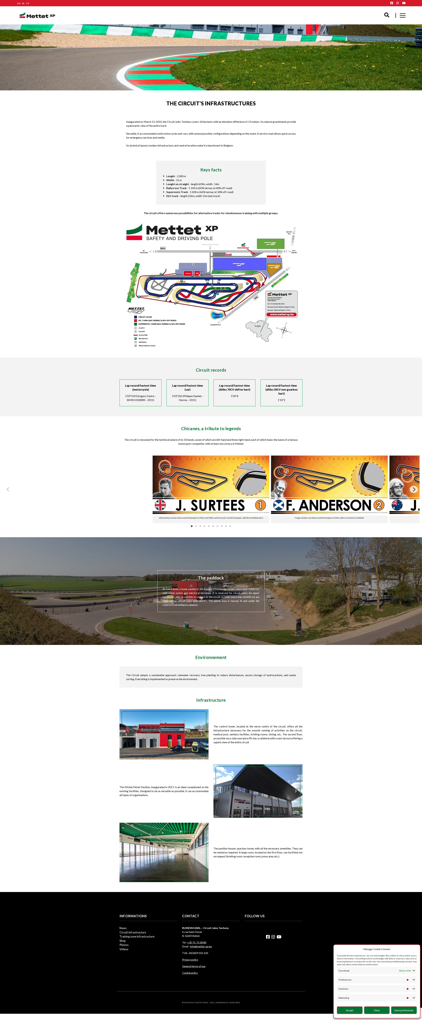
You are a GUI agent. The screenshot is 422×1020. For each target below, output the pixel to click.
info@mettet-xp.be (201, 946)
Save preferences (403, 1010)
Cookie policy (190, 972)
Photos (124, 945)
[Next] (414, 489)
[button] (126, 734)
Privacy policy (190, 959)
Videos (124, 949)
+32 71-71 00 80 (196, 942)
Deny (377, 1010)
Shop (123, 940)
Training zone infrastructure (137, 936)
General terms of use (193, 966)
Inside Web (234, 1003)
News (123, 928)
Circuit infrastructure (133, 932)
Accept (349, 1010)
